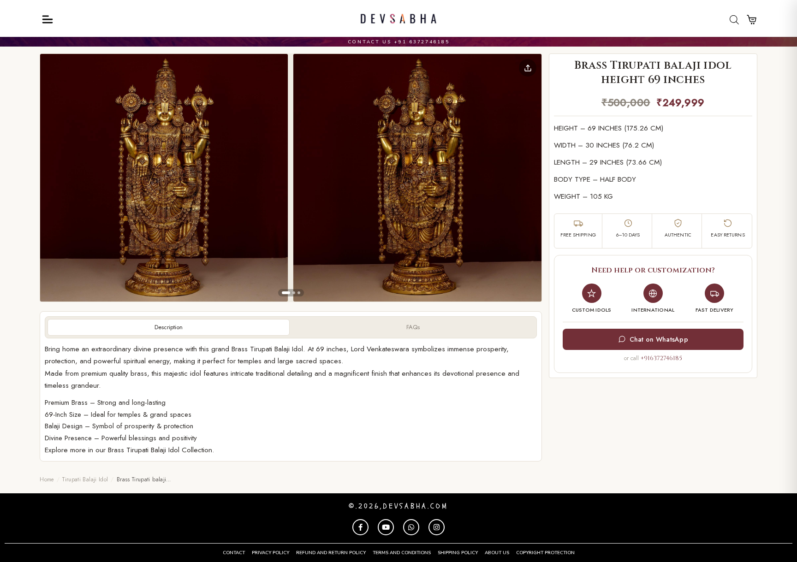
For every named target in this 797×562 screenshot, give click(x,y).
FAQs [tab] (413, 327)
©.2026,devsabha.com (398, 506)
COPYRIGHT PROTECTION (545, 553)
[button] (164, 177)
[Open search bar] (734, 19)
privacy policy (270, 553)
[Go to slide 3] (298, 292)
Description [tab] (169, 327)
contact (234, 553)
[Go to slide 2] (293, 292)
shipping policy (458, 553)
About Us (497, 553)
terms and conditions (402, 553)
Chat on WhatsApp (659, 339)
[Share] (527, 68)
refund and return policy (331, 553)
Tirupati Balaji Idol (85, 479)
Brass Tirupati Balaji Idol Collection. (161, 449)
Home (47, 479)
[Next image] (527, 178)
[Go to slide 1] (286, 292)
